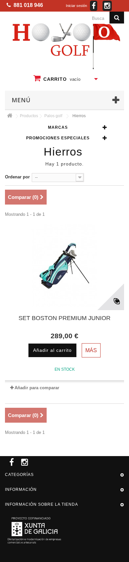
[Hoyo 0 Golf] (65, 44)
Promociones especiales (58, 138)
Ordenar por (17, 176)
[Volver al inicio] (9, 116)
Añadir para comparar (37, 387)
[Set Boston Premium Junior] (64, 265)
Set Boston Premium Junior (64, 318)
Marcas (58, 127)
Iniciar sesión (76, 6)
